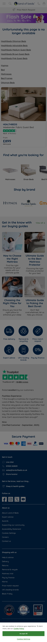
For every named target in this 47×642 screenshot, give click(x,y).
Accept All (23, 634)
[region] (23, 632)
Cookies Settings (23, 639)
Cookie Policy (19, 629)
